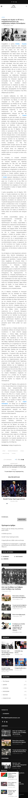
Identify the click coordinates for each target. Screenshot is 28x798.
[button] (3, 492)
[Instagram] (13, 2)
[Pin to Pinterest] (21, 459)
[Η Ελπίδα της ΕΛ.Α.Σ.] (20, 645)
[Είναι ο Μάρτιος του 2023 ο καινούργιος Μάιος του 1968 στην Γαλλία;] (4, 784)
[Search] (26, 6)
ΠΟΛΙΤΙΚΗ (14, 695)
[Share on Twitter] (19, 459)
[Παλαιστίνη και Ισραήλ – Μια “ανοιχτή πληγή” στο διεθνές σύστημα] (4, 792)
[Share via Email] (23, 459)
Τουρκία (24, 115)
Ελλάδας (17, 44)
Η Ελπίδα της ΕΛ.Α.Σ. (7, 533)
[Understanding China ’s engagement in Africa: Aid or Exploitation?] (4, 775)
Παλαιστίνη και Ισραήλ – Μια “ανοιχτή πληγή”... (12, 792)
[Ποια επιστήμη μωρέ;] (6, 617)
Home (3, 11)
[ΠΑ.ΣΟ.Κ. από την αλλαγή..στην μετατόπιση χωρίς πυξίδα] (7, 645)
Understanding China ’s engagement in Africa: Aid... (12, 775)
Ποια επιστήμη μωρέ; (19, 614)
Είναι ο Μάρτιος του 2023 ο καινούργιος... (12, 784)
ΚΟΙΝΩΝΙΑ (14, 688)
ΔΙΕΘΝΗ (14, 684)
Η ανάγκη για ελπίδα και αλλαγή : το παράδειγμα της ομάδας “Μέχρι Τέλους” (18, 627)
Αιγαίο (4, 450)
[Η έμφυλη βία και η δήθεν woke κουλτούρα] (20, 662)
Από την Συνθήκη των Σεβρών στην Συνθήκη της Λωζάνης (12, 588)
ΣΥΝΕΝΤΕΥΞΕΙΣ (14, 698)
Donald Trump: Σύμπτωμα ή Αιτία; (14, 499)
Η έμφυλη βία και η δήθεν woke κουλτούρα (13, 540)
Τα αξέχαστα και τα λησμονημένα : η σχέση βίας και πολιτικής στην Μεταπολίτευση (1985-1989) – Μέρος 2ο (14, 545)
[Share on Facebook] (18, 459)
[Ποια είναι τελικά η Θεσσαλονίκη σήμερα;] (6, 598)
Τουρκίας (24, 44)
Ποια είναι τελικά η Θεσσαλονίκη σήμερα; (19, 596)
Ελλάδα (5, 177)
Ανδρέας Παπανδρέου (13, 450)
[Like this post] (16, 459)
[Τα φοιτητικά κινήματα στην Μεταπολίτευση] (6, 607)
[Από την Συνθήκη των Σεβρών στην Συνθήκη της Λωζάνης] (14, 577)
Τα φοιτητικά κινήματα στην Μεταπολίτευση (19, 605)
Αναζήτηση (5, 517)
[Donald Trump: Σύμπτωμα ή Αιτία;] (14, 488)
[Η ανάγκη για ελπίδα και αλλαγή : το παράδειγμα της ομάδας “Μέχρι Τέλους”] (6, 626)
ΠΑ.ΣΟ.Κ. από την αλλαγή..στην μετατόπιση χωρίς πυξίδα (7, 652)
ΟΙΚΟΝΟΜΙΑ (14, 691)
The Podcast (14, 681)
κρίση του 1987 (6, 453)
